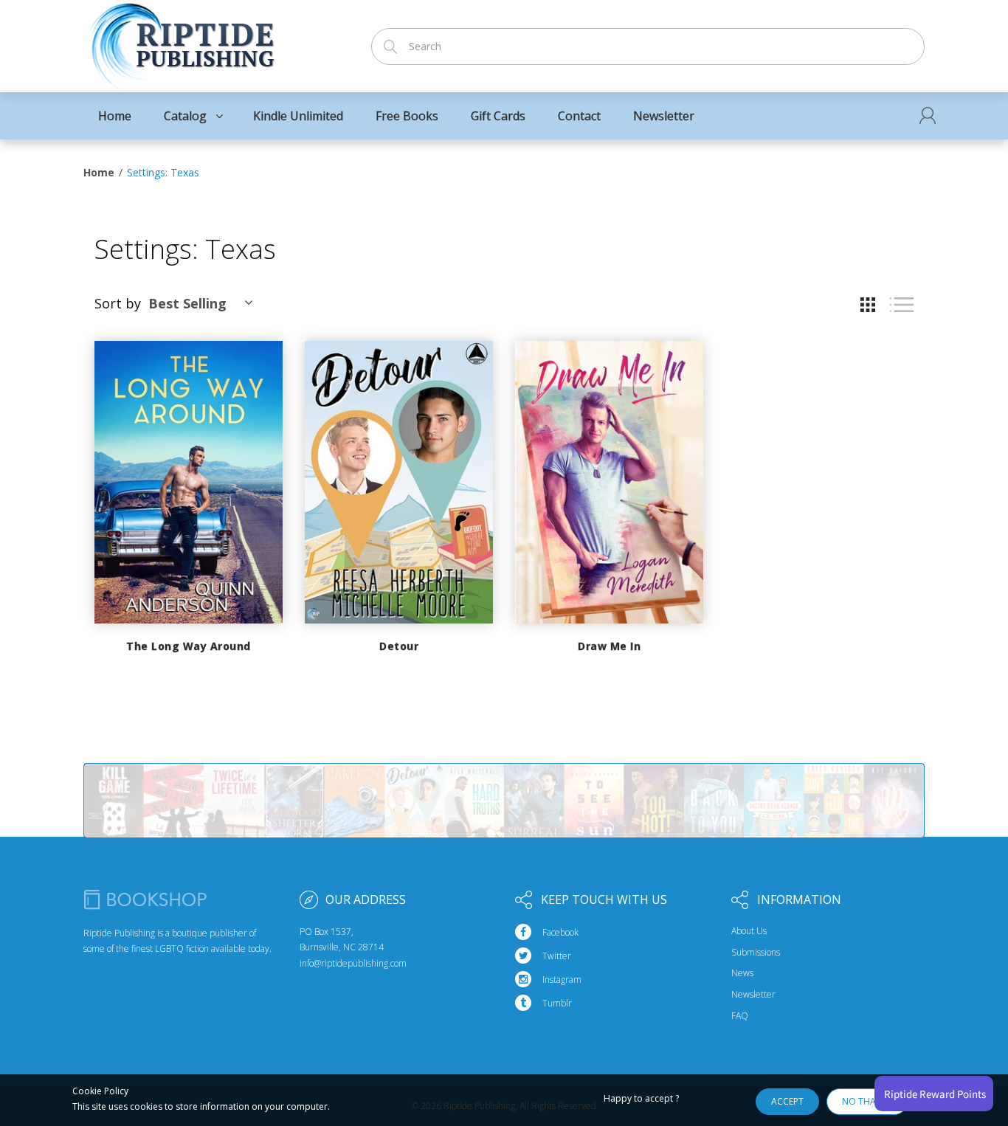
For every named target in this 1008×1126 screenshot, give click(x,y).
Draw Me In (609, 646)
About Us (749, 931)
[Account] (927, 115)
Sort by (117, 303)
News (742, 973)
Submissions (755, 953)
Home (98, 172)
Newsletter (753, 995)
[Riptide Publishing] (181, 42)
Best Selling (187, 303)
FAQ (739, 1016)
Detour (398, 646)
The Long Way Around (188, 646)
